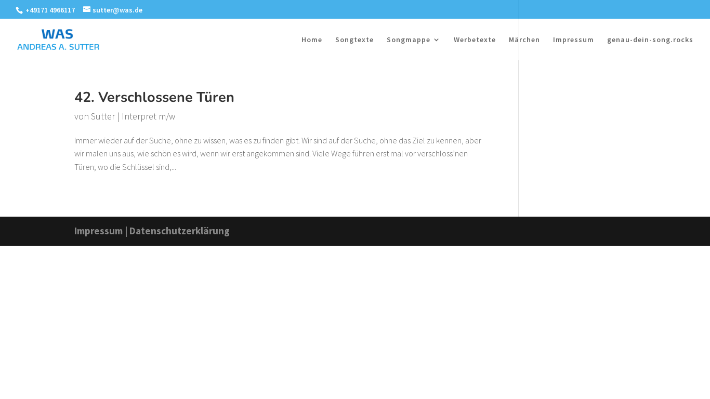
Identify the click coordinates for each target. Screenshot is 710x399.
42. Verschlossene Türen (154, 97)
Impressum (573, 40)
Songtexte (354, 40)
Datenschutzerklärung (179, 230)
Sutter (103, 116)
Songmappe (408, 40)
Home (311, 40)
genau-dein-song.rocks (650, 40)
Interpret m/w (148, 116)
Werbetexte (475, 40)
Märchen (524, 40)
